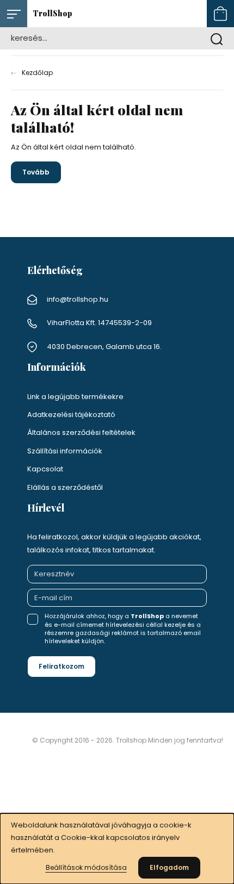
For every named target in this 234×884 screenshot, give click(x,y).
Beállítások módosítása (86, 867)
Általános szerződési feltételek (81, 432)
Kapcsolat (45, 469)
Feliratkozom (61, 666)
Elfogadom (169, 867)
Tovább (36, 172)
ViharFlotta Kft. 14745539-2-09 (99, 323)
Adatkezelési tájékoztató (71, 414)
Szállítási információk (64, 451)
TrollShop (52, 13)
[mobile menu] (13, 13)
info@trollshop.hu (77, 299)
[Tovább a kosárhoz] (220, 13)
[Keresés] (216, 38)
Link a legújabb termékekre (75, 396)
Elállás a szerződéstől (65, 487)
